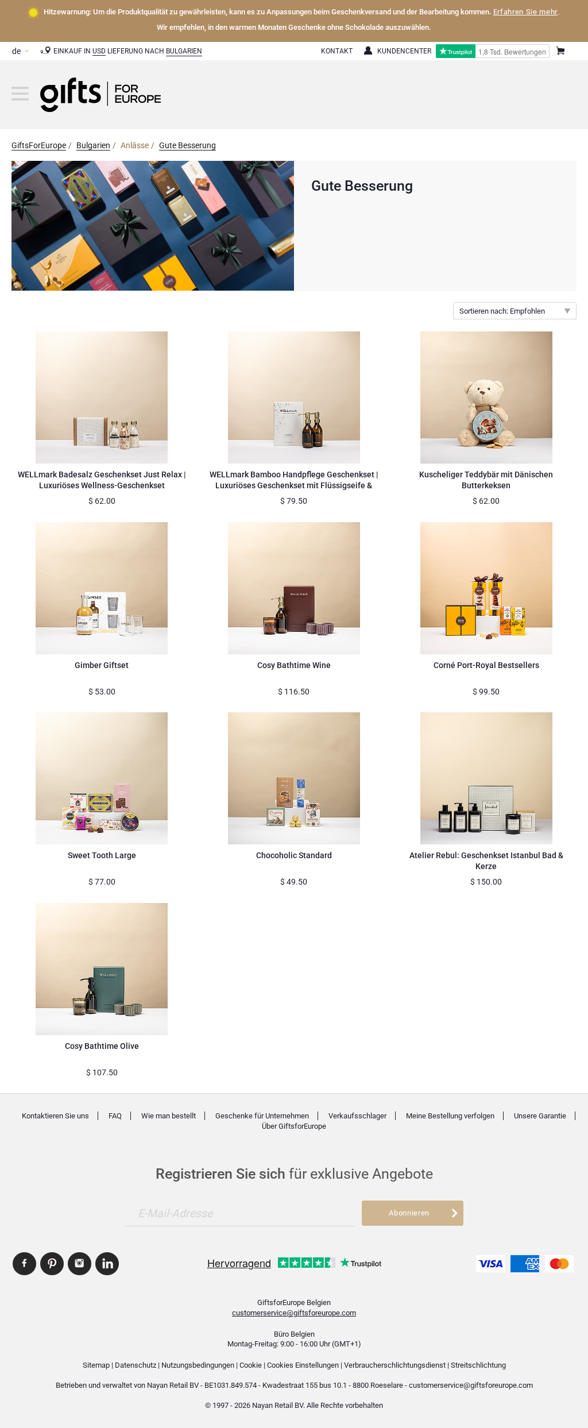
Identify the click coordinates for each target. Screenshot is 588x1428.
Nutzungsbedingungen (197, 1365)
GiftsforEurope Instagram (79, 1263)
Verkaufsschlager (357, 1115)
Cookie (250, 1365)
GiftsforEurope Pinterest (52, 1263)
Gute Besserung (187, 145)
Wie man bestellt (168, 1115)
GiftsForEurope (38, 145)
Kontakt (337, 51)
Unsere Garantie (540, 1115)
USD (99, 51)
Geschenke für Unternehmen (262, 1115)
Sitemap (96, 1365)
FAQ (115, 1115)
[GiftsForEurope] (20, 93)
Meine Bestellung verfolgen (450, 1115)
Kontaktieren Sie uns (55, 1115)
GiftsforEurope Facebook (24, 1263)
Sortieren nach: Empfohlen (502, 311)
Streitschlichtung (478, 1365)
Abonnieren (409, 1213)
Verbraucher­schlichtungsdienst (395, 1365)
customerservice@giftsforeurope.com (294, 1313)
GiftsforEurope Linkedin (107, 1263)
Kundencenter (404, 51)
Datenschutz (135, 1365)
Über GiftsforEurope (294, 1126)
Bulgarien (184, 51)
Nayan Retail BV (173, 1385)
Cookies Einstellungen (303, 1365)
